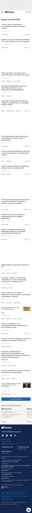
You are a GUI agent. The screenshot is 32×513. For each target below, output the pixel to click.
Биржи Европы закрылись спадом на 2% (15, 266)
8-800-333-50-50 (6, 452)
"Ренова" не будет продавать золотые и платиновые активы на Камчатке (16, 339)
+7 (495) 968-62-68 (23, 447)
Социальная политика (6, 498)
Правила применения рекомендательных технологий (14, 496)
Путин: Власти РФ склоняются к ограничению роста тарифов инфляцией (13, 216)
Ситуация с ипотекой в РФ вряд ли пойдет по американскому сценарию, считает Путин (15, 103)
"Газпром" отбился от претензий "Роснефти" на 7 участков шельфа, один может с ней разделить (14, 280)
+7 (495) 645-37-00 (7, 447)
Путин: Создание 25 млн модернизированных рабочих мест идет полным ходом (14, 325)
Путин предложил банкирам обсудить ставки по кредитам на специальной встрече (15, 153)
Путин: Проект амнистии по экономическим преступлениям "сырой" (13, 26)
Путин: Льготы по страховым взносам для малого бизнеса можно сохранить (15, 40)
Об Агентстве (5, 439)
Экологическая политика (7, 499)
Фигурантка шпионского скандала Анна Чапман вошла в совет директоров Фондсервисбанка (14, 88)
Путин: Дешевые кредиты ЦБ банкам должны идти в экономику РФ (15, 167)
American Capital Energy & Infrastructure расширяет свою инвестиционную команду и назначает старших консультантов (15, 354)
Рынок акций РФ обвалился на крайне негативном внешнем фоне (15, 371)
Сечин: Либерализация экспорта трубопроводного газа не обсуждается (11, 385)
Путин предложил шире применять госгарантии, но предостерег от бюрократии (14, 138)
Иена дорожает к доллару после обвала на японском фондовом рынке (15, 74)
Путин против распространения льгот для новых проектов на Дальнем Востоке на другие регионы (15, 201)
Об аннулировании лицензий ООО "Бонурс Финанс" (10, 308)
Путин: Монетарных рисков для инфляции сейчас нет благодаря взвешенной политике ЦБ (13, 231)
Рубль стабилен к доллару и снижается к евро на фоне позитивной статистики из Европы (15, 294)
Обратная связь (6, 441)
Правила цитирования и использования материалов (14, 492)
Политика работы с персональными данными (12, 494)
